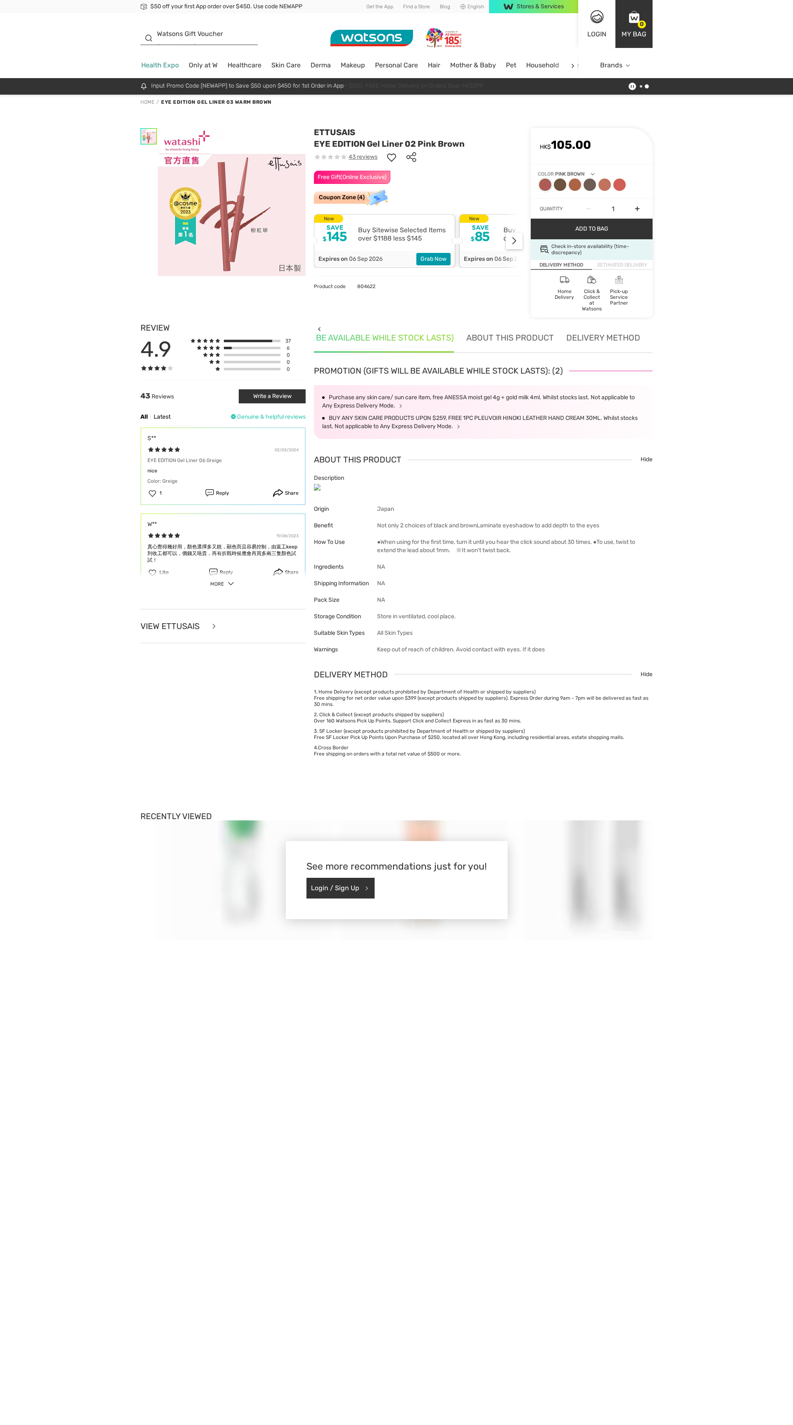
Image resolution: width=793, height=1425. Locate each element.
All (144, 416)
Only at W (203, 65)
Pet (511, 65)
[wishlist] (391, 157)
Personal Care (396, 65)
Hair (434, 65)
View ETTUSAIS (171, 626)
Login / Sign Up (335, 888)
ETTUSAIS (334, 132)
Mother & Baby (473, 65)
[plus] (637, 209)
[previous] (319, 329)
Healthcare (244, 65)
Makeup (353, 65)
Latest (162, 416)
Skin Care (286, 65)
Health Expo (160, 65)
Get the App (379, 7)
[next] (572, 65)
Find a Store (416, 7)
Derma (321, 65)
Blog (445, 7)
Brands (611, 65)
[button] (634, 24)
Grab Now (433, 258)
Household (542, 65)
